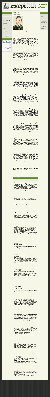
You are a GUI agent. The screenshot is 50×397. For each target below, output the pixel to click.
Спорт (4, 28)
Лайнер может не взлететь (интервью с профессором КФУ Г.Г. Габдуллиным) (44, 26)
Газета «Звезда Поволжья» (6, 6)
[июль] (3, 41)
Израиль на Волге (43, 21)
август (6, 40)
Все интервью (42, 28)
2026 (6, 41)
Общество (10, 10)
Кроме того (4, 31)
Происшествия (5, 17)
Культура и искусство (6, 20)
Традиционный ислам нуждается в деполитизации (44, 23)
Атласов (42, 14)
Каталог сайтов (5, 36)
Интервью (4, 34)
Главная (7, 10)
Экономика (5, 23)
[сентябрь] (9, 41)
